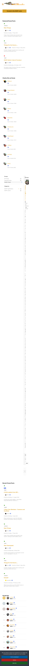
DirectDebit (12, 624)
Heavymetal (12, 646)
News (5, 42)
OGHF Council (7, 190)
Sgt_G (11, 635)
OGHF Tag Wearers (25, 193)
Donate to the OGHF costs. (14, 11)
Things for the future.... (11, 45)
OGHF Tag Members (8, 188)
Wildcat (9, 81)
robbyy (9, 145)
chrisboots (10, 127)
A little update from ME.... (11, 492)
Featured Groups (8, 180)
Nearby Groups (7, 182)
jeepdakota (9, 580)
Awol (8, 99)
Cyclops (11, 630)
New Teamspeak (9, 545)
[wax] (8, 163)
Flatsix (8, 30)
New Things (7, 28)
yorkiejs (9, 154)
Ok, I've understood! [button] (15, 657)
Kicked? (6, 577)
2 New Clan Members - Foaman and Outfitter (14, 510)
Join (27, 463)
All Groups (6, 178)
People (5, 507)
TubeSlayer (10, 136)
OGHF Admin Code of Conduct (12, 60)
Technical (5, 25)
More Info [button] (14, 663)
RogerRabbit (10, 90)
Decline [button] (14, 660)
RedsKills (9, 118)
